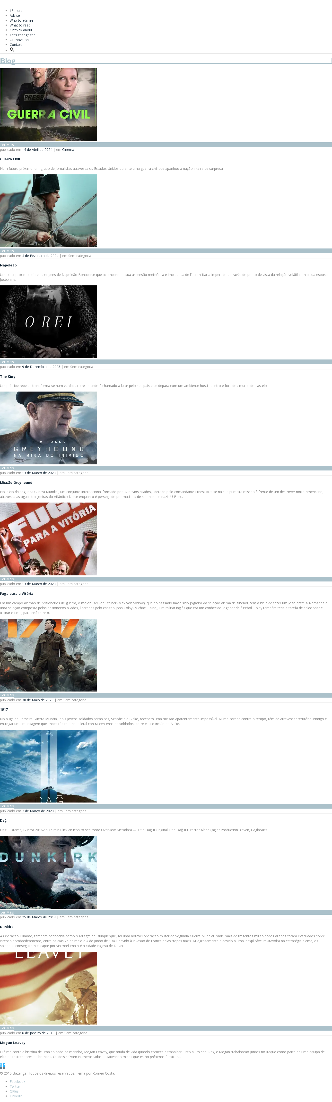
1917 (4, 709)
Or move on (19, 39)
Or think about (21, 30)
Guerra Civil (10, 159)
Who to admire (21, 20)
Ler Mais (7, 144)
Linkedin (16, 1096)
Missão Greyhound (16, 482)
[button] (12, 50)
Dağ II (4, 820)
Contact (16, 44)
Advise (15, 15)
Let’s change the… (24, 35)
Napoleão (8, 265)
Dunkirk (7, 926)
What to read (20, 25)
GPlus (14, 1091)
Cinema (68, 149)
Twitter (15, 1086)
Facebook (17, 1081)
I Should (16, 10)
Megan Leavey (13, 1042)
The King (8, 376)
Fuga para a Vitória (16, 593)
